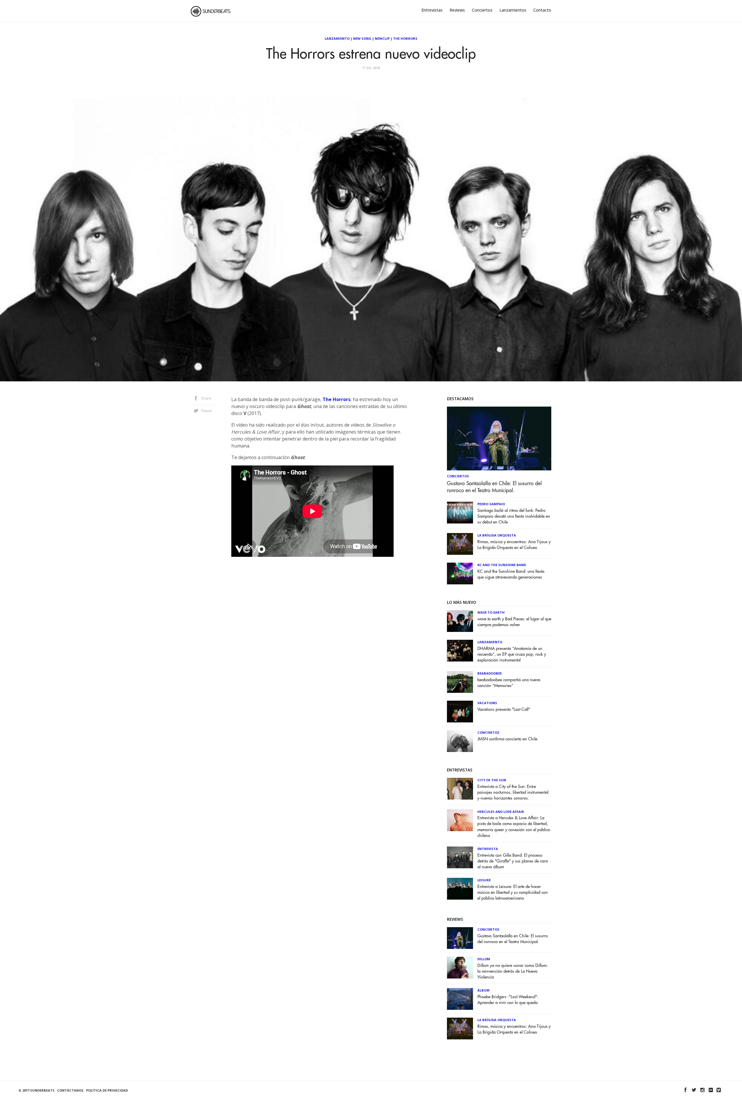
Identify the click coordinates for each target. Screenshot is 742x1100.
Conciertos (482, 10)
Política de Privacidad (107, 1090)
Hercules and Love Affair (500, 811)
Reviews (457, 10)
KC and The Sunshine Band (501, 565)
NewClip (382, 38)
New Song (362, 38)
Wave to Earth (491, 612)
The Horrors (405, 38)
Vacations (487, 703)
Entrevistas (432, 10)
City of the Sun (491, 780)
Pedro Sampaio (491, 504)
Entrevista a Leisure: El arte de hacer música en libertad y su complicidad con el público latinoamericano (512, 892)
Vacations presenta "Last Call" (503, 709)
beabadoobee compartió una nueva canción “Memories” (508, 683)
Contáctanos (70, 1090)
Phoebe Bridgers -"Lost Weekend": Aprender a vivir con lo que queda (507, 1000)
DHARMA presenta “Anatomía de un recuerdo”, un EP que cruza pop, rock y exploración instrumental (511, 654)
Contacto (542, 10)
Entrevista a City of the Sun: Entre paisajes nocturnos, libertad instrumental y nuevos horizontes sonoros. (512, 792)
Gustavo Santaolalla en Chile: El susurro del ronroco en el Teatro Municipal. (494, 487)
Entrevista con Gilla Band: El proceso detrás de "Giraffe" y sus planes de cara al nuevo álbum (512, 861)
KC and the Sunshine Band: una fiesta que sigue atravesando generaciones (510, 574)
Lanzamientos (512, 10)
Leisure (484, 880)
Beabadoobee (489, 673)
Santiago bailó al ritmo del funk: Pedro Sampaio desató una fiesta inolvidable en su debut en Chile (513, 516)
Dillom (483, 959)
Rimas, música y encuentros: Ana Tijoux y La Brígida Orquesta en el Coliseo (514, 545)
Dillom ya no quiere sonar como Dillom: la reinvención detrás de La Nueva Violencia (512, 971)
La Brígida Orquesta (496, 535)
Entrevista (487, 849)
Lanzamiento (337, 38)
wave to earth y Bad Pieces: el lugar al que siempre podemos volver (514, 622)
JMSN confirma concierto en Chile (507, 739)
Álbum (483, 990)
